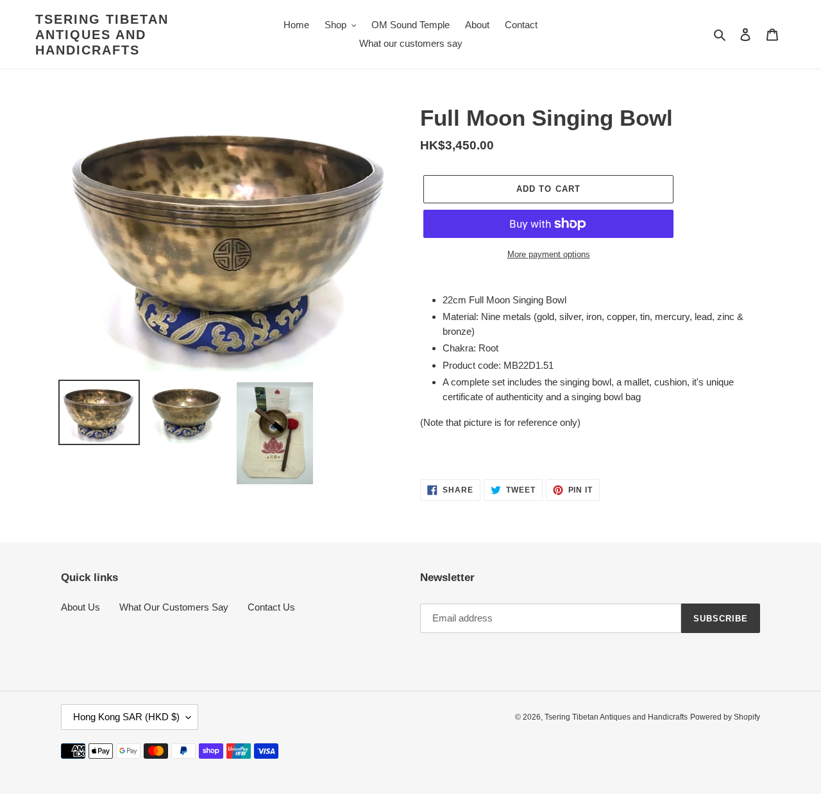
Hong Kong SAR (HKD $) (126, 716)
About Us (80, 607)
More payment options (548, 254)
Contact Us (271, 607)
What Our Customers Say (173, 607)
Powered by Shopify (725, 717)
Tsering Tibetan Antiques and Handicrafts (102, 34)
